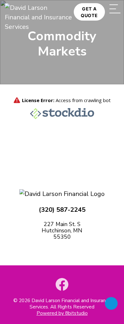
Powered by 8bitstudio (62, 313)
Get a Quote (89, 12)
